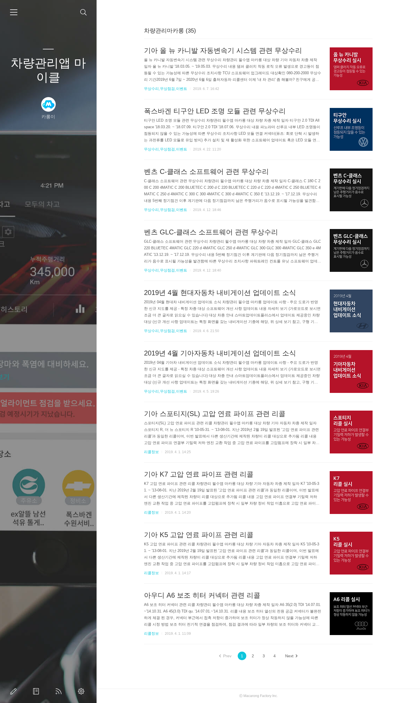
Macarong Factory (257, 696)
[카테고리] (13, 12)
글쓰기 (14, 691)
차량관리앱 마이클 (48, 70)
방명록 (37, 691)
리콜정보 (151, 452)
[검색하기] (83, 12)
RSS (60, 691)
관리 (82, 691)
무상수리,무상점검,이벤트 (165, 89)
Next (289, 656)
